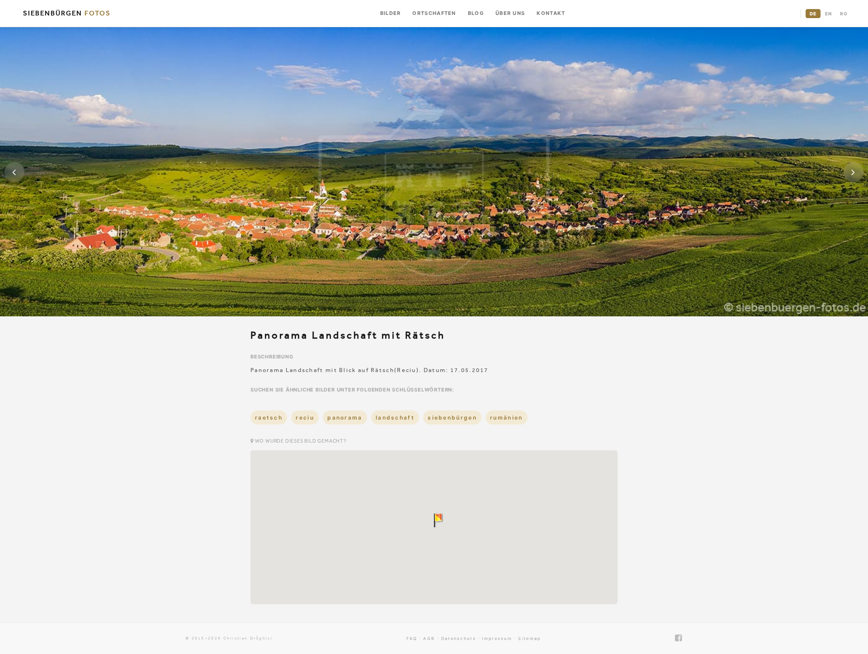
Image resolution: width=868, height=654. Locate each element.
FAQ (411, 638)
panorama (344, 417)
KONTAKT (551, 13)
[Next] (853, 172)
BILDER (390, 13)
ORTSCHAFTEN (434, 13)
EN (828, 13)
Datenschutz (458, 638)
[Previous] (14, 172)
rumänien (506, 417)
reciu (305, 417)
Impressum (497, 638)
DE (813, 13)
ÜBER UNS (510, 13)
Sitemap (529, 638)
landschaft (395, 417)
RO (844, 13)
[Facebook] (679, 638)
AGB (429, 638)
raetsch (269, 417)
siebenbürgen (452, 417)
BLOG (476, 13)
